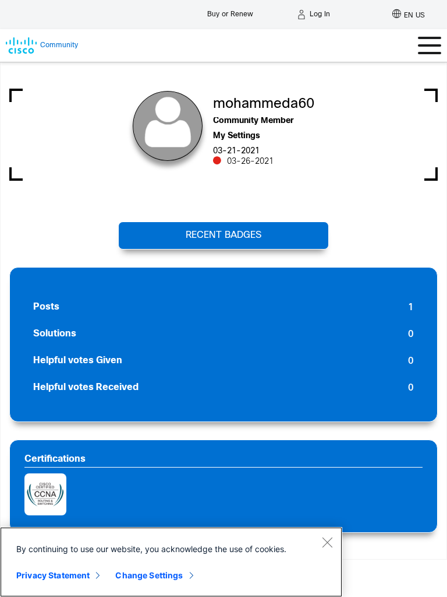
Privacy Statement (53, 575)
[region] (171, 562)
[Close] (327, 542)
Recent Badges (223, 235)
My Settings (236, 136)
